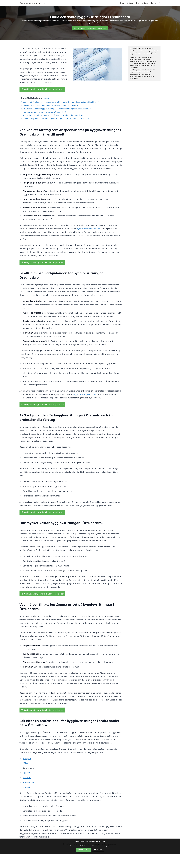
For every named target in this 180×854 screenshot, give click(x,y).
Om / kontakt (142, 3)
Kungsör (27, 787)
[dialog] (90, 846)
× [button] (178, 840)
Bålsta (25, 763)
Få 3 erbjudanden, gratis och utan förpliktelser (90, 28)
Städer (130, 3)
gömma (46, 98)
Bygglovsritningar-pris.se (33, 2)
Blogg (153, 3)
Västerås (27, 777)
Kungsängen (28, 782)
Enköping (27, 758)
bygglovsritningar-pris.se (88, 228)
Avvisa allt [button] (98, 850)
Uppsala (26, 772)
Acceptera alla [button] (83, 850)
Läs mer (110, 846)
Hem (122, 3)
